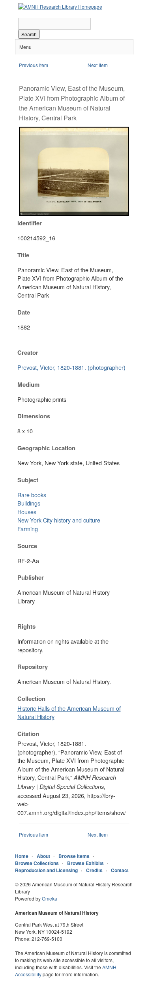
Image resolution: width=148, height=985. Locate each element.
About (43, 856)
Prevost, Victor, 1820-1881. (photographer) (71, 367)
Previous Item (33, 65)
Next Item (98, 65)
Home (21, 856)
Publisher (30, 577)
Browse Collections (37, 863)
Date (23, 312)
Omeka (49, 898)
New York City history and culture (58, 520)
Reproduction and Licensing (46, 870)
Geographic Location (46, 448)
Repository (32, 666)
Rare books (31, 495)
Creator (27, 352)
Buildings (28, 503)
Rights (26, 626)
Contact (120, 870)
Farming (27, 528)
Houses (26, 511)
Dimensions (33, 416)
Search (29, 34)
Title (23, 255)
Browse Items (74, 856)
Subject (27, 480)
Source (27, 545)
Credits (94, 870)
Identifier (29, 223)
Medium (28, 384)
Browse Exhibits (85, 863)
